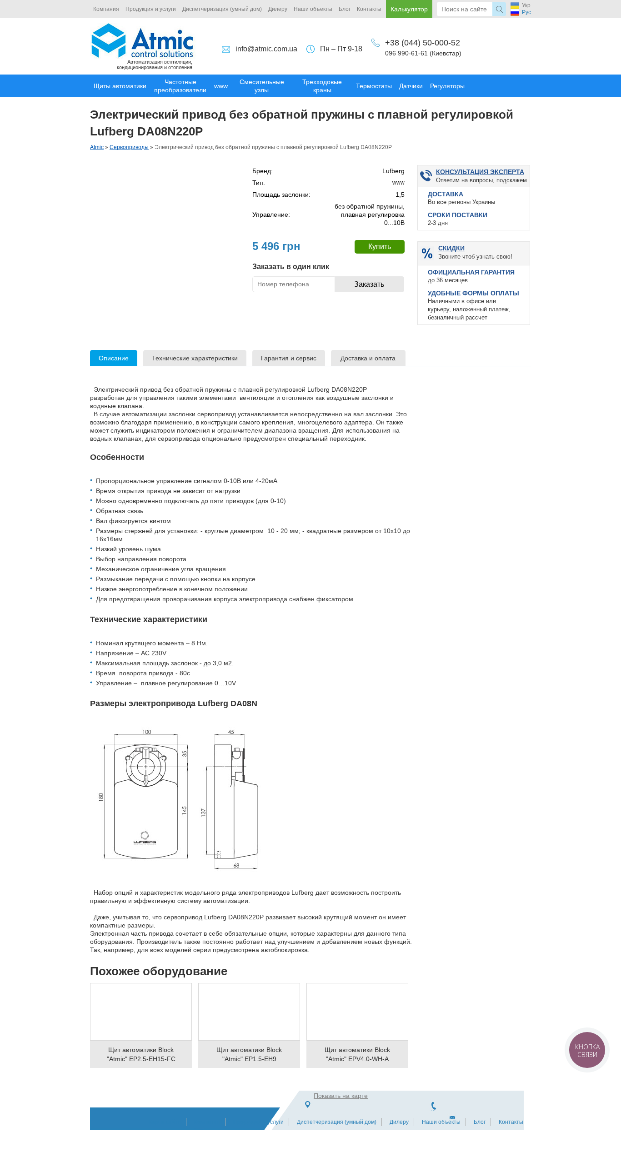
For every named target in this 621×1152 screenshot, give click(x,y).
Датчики (411, 86)
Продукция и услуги (150, 9)
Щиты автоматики (120, 86)
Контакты (369, 9)
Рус (526, 12)
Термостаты (374, 86)
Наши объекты (313, 9)
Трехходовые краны (322, 86)
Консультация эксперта (480, 171)
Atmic (97, 147)
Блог (345, 9)
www (221, 86)
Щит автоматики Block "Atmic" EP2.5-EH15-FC (141, 1054)
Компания (106, 9)
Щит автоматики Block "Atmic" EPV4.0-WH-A (357, 1054)
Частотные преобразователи (180, 86)
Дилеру (277, 9)
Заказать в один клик (290, 266)
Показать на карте (341, 1095)
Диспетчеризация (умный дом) (222, 9)
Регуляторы (447, 86)
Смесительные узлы (262, 86)
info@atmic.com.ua (266, 49)
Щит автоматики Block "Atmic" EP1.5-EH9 (249, 1054)
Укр (526, 5)
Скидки (451, 248)
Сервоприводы (129, 147)
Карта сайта (165, 1122)
